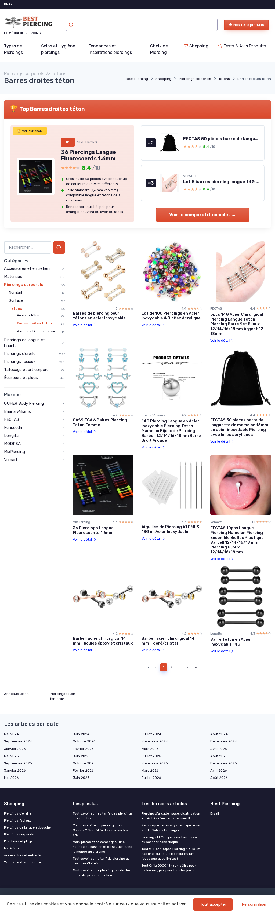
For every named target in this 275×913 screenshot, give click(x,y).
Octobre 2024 (84, 741)
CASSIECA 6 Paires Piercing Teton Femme (100, 422)
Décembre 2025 (223, 763)
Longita (11, 435)
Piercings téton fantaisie (36, 331)
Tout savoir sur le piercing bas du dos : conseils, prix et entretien (102, 872)
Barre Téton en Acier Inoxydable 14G (230, 642)
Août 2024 (219, 734)
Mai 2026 (11, 778)
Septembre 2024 (18, 741)
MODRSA (12, 443)
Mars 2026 (150, 770)
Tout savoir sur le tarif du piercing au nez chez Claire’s (101, 861)
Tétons (224, 79)
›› (195, 667)
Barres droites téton (34, 323)
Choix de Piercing (159, 49)
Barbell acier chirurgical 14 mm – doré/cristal (168, 641)
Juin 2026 (81, 778)
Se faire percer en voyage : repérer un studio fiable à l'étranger (171, 827)
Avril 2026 (218, 770)
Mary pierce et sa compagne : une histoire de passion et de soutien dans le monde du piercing (102, 846)
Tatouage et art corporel (26, 369)
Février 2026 (83, 770)
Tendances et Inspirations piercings (110, 49)
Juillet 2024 (151, 734)
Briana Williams (17, 411)
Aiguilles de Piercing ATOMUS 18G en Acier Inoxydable (170, 529)
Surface (16, 300)
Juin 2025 (81, 756)
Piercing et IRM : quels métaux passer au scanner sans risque (170, 839)
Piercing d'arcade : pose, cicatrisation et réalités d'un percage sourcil (171, 816)
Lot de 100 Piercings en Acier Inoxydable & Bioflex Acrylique (171, 316)
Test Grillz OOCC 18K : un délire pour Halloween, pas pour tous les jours (169, 868)
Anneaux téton (28, 315)
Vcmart (10, 459)
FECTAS (11, 419)
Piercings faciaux (19, 361)
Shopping (198, 46)
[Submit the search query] (59, 247)
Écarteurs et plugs (21, 377)
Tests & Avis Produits (244, 46)
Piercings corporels (195, 79)
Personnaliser (254, 904)
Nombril (15, 292)
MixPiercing (14, 451)
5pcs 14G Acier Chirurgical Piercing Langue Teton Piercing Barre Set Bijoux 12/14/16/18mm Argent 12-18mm (237, 324)
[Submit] (72, 25)
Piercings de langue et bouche (27, 827)
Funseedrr (13, 427)
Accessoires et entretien (27, 268)
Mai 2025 (11, 756)
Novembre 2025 (155, 763)
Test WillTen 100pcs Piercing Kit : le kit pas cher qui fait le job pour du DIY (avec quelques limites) (171, 853)
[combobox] (142, 25)
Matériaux (13, 276)
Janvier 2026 (15, 770)
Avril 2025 (218, 749)
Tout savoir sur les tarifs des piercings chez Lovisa (103, 816)
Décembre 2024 (223, 741)
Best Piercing (137, 79)
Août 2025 (219, 756)
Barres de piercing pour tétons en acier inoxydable (99, 316)
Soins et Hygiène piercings (58, 49)
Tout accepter (213, 904)
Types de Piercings (13, 49)
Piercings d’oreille (19, 353)
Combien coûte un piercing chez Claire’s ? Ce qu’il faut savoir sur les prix (100, 830)
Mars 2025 (150, 749)
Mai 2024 (11, 734)
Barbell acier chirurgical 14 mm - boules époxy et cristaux (103, 641)
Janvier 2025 (15, 749)
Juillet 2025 (151, 756)
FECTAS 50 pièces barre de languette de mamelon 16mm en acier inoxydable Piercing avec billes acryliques (239, 427)
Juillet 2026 (151, 778)
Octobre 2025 (84, 763)
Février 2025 (83, 749)
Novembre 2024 (155, 741)
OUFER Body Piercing (24, 403)
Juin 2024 (81, 734)
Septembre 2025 (18, 763)
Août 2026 (219, 778)
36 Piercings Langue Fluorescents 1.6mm (93, 530)
